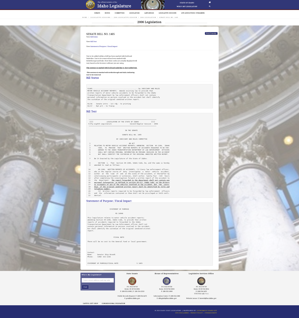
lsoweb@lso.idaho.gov (208, 298)
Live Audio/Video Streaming (193, 13)
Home (84, 17)
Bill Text (93, 41)
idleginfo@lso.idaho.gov (167, 298)
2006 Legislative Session (125, 17)
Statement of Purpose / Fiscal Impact (103, 46)
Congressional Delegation (113, 303)
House (107, 13)
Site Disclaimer (182, 313)
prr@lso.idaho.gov (133, 298)
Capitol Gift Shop (90, 303)
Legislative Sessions (167, 13)
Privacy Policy (196, 313)
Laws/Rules (149, 13)
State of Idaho (187, 3)
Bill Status (94, 37)
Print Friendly (211, 33)
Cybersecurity (211, 313)
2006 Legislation (148, 17)
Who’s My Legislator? (187, 6)
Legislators (134, 13)
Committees (120, 13)
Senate (97, 13)
